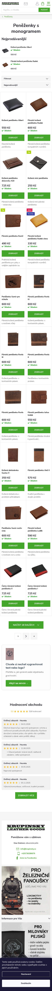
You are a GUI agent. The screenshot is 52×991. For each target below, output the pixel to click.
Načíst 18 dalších (24, 625)
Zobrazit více (26, 795)
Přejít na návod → (18, 683)
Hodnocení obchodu (26, 704)
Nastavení (26, 974)
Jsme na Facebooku (28, 858)
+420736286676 (28, 853)
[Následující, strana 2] (26, 636)
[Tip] (39, 162)
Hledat (44, 10)
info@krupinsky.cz (28, 849)
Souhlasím (26, 983)
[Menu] (48, 3)
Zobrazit (13, 137)
